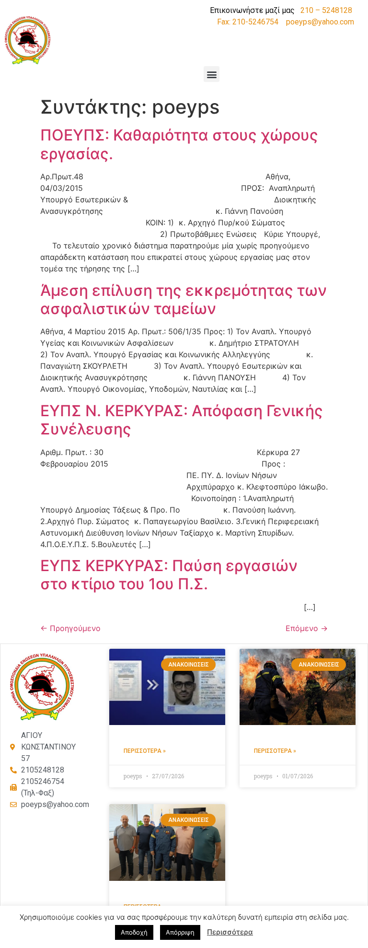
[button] (211, 74)
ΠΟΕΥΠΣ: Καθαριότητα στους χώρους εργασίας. (179, 144)
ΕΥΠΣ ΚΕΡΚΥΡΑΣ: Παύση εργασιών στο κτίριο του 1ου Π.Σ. (169, 574)
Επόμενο (307, 628)
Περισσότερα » (145, 751)
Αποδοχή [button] (134, 932)
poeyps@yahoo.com (320, 21)
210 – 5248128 (326, 10)
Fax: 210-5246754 (247, 21)
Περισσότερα (230, 931)
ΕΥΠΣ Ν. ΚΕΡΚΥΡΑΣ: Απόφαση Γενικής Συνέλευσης (181, 419)
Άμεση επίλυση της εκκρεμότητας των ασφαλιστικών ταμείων (183, 299)
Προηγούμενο (70, 628)
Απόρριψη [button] (180, 932)
